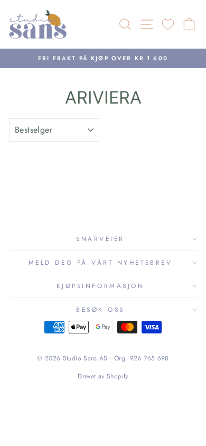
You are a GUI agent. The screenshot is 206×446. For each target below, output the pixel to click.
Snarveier (100, 238)
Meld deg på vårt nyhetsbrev (100, 262)
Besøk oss (100, 309)
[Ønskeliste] (168, 24)
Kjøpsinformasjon (101, 285)
